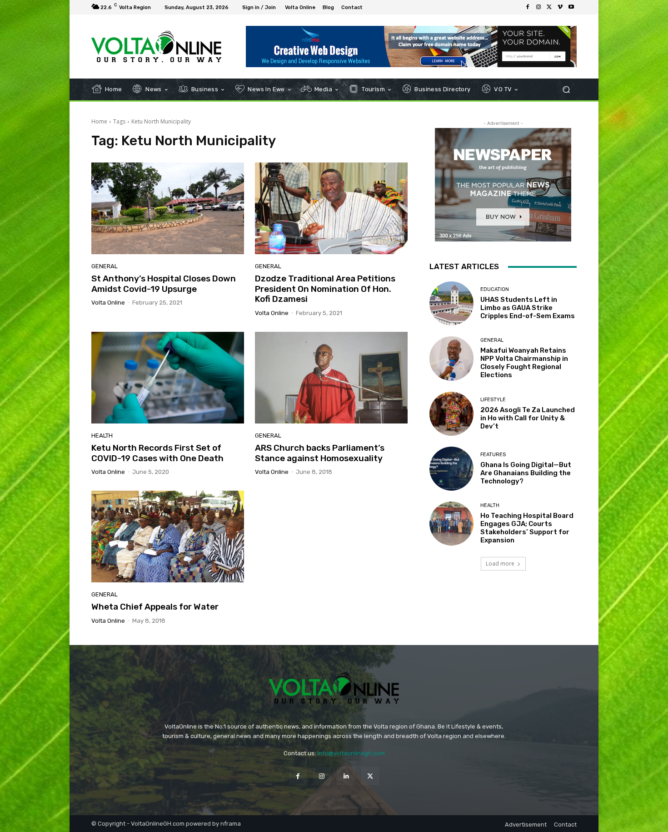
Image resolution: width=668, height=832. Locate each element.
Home (99, 121)
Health (102, 435)
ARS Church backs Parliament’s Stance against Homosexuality (319, 453)
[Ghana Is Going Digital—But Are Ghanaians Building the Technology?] (451, 469)
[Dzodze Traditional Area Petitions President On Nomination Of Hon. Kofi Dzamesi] (331, 208)
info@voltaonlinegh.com (351, 753)
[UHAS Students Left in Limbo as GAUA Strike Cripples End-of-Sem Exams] (451, 303)
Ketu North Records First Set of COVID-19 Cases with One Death (157, 453)
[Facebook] (527, 7)
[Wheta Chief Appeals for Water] (167, 536)
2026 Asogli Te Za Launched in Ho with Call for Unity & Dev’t (527, 418)
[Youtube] (571, 7)
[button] (566, 89)
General (104, 266)
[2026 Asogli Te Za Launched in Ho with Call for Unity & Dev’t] (451, 414)
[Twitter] (549, 7)
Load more (500, 563)
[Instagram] (538, 7)
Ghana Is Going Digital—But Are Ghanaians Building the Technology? (525, 473)
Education (494, 289)
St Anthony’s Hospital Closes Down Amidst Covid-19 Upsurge (163, 283)
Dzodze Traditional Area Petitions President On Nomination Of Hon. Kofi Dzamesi (325, 289)
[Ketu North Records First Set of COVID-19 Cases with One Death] (167, 377)
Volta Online (108, 302)
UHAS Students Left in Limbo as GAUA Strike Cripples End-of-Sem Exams (527, 307)
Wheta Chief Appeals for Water (155, 606)
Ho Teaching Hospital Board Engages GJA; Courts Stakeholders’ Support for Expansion (526, 528)
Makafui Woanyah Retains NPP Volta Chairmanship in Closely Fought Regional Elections (524, 362)
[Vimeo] (560, 7)
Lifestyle (493, 399)
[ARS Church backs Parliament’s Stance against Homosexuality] (331, 377)
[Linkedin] (346, 776)
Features (493, 454)
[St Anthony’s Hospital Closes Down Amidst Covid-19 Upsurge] (167, 208)
